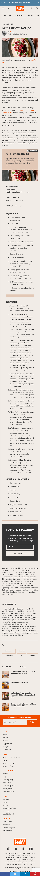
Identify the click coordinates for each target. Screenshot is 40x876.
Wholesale (6, 825)
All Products (7, 750)
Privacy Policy (8, 789)
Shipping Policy (8, 780)
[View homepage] (20, 8)
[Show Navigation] (3, 8)
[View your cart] (37, 8)
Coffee (5, 735)
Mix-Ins (5, 738)
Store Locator (7, 822)
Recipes (5, 760)
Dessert (22, 651)
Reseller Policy (8, 831)
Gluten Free (9, 656)
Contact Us (6, 774)
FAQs (4, 777)
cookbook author (8, 616)
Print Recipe (33, 151)
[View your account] (31, 8)
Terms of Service (8, 792)
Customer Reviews (9, 808)
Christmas (8, 651)
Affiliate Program (9, 828)
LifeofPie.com (26, 613)
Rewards (6, 811)
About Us (6, 799)
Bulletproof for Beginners (11, 757)
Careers (5, 805)
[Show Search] (8, 8)
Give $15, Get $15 (8, 814)
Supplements (7, 744)
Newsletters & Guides (10, 763)
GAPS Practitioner (18, 611)
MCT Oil (5, 741)
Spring (32, 656)
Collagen (6, 747)
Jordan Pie (13, 32)
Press (5, 802)
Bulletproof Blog (8, 766)
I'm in (32, 722)
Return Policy (7, 783)
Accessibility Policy (9, 786)
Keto (21, 656)
